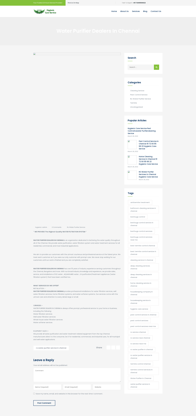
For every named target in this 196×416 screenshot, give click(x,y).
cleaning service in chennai (141, 260)
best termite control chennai (142, 245)
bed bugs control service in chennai (141, 224)
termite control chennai (140, 364)
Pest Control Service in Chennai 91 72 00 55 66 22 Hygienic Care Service (149, 145)
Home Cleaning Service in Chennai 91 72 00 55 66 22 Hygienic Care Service (148, 160)
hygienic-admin (41, 227)
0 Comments (56, 227)
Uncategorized (136, 107)
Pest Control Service (138, 95)
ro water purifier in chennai (141, 349)
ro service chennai (138, 332)
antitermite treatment (140, 202)
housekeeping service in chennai (140, 301)
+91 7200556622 (139, 3)
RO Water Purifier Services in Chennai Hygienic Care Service (148, 174)
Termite (133, 103)
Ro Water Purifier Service (76, 227)
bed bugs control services (141, 231)
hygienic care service (139, 309)
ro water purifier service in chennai (51, 348)
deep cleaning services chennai (140, 267)
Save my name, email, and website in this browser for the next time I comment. (69, 394)
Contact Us (156, 11)
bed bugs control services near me (141, 238)
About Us (124, 11)
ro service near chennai (140, 338)
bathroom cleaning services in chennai (143, 209)
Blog (145, 11)
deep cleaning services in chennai (141, 275)
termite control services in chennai (141, 371)
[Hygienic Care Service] (44, 11)
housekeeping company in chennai (141, 293)
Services (136, 11)
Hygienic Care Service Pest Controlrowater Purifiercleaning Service (142, 131)
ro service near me (138, 343)
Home (114, 11)
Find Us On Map (73, 3)
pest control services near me (143, 326)
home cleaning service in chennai (140, 284)
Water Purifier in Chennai (140, 378)
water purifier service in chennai (140, 385)
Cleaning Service (137, 90)
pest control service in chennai (143, 315)
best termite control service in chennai (143, 252)
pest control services (139, 320)
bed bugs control (137, 217)
